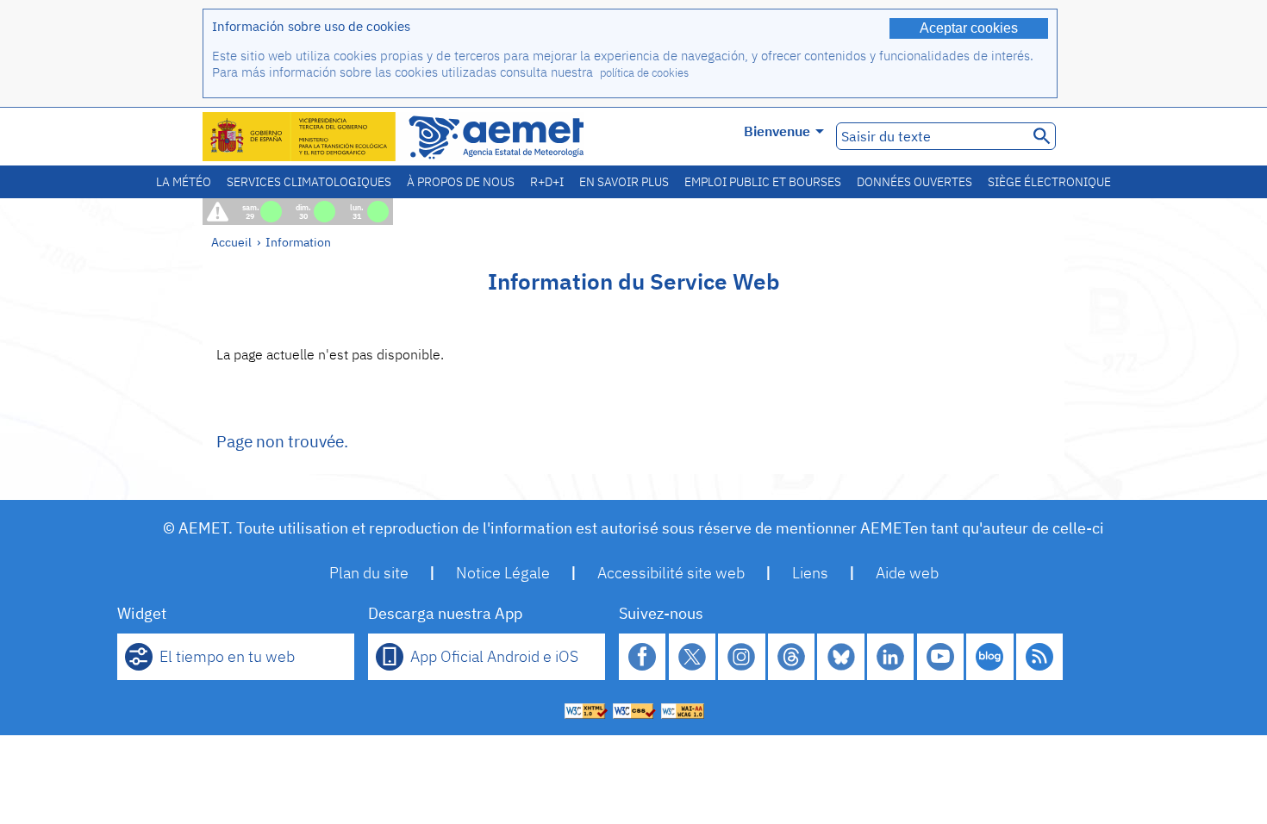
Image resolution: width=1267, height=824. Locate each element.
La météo (183, 182)
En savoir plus (624, 182)
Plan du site (369, 573)
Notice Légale (503, 573)
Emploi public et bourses (762, 182)
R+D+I (547, 182)
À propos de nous (461, 182)
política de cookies (644, 73)
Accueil (231, 242)
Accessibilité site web (671, 573)
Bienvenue (777, 131)
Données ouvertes (914, 182)
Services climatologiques (309, 182)
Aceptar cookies (969, 28)
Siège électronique (1049, 182)
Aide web (907, 573)
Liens (810, 573)
